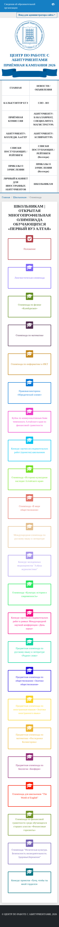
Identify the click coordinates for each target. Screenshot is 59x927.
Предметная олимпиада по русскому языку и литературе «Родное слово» (29, 652)
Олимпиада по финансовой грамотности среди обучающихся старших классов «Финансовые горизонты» (29, 824)
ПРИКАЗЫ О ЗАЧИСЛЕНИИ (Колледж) (43, 168)
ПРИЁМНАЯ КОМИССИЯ (15, 119)
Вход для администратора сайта (35, 15)
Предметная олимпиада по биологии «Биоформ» (29, 767)
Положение (30, 249)
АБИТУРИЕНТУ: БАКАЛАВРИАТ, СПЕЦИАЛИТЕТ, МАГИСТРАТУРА (43, 119)
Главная (6, 197)
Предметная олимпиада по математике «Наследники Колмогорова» (29, 738)
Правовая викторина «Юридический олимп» (29, 393)
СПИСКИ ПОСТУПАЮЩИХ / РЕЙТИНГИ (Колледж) (43, 151)
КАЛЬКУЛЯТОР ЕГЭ (15, 103)
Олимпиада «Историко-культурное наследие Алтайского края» (29, 479)
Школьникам (19, 197)
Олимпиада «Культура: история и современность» (29, 594)
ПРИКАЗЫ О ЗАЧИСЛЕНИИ (15, 168)
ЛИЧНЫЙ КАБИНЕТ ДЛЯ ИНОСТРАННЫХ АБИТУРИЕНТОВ (15, 184)
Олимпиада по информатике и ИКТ (29, 364)
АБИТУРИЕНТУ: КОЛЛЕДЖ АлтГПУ (15, 135)
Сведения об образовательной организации (19, 6)
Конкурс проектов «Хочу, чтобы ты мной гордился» (29, 882)
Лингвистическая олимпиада (30, 277)
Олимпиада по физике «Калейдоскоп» (29, 306)
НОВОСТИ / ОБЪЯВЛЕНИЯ (43, 88)
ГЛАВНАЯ (16, 88)
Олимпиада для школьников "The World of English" (29, 796)
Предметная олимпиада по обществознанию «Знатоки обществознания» (30, 681)
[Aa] (53, 6)
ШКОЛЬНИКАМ (43, 184)
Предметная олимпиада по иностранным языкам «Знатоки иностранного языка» (29, 709)
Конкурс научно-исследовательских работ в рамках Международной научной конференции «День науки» (29, 623)
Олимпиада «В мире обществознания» (29, 508)
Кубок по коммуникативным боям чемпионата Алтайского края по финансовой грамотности (29, 422)
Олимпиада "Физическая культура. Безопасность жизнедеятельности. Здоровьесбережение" (29, 853)
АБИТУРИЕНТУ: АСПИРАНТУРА (43, 135)
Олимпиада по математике (29, 335)
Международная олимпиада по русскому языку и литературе (30, 537)
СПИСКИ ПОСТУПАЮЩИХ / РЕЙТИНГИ (15, 151)
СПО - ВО (43, 103)
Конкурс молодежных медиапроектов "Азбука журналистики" (29, 566)
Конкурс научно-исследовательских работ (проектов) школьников (29, 450)
